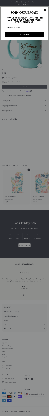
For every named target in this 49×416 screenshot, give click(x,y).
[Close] (45, 10)
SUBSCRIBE (24, 34)
